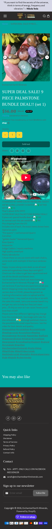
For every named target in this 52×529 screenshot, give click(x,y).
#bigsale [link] (12, 357)
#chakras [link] (26, 339)
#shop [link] (38, 348)
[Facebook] (12, 151)
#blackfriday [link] (8, 351)
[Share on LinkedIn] (28, 151)
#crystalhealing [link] (23, 342)
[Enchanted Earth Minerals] (26, 16)
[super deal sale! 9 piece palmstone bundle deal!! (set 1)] (45, 38)
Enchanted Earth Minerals (34, 508)
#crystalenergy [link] (9, 335)
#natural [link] (45, 342)
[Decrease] (5, 135)
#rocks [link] (31, 348)
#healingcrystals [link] (10, 332)
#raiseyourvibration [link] (11, 339)
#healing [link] (35, 332)
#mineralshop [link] (9, 329)
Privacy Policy (9, 445)
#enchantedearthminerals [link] (14, 348)
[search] (44, 16)
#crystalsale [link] (8, 345)
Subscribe (40, 493)
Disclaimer (7, 438)
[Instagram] (14, 418)
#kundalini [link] (25, 354)
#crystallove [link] (25, 332)
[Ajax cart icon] (48, 16)
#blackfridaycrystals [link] (25, 351)
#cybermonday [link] (24, 357)
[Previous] (5, 57)
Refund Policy (9, 449)
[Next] (47, 57)
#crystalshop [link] (22, 329)
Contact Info (8, 453)
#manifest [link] (19, 345)
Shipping (5, 116)
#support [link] (35, 342)
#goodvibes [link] (32, 335)
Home (5, 24)
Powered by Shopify (26, 511)
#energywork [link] (8, 342)
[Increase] (19, 135)
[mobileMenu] (5, 16)
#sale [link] (4, 357)
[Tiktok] (19, 418)
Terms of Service (10, 442)
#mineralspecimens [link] (40, 354)
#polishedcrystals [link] (10, 354)
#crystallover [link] (37, 339)
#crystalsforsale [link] (37, 329)
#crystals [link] (21, 335)
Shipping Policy (9, 435)
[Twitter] (17, 151)
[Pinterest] (23, 151)
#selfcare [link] (43, 335)
